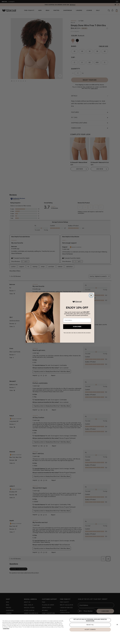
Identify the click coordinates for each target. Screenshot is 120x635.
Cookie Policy (6, 628)
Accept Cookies (90, 629)
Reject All (90, 624)
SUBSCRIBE (77, 326)
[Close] (117, 625)
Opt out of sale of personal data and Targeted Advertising (90, 620)
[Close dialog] (91, 295)
